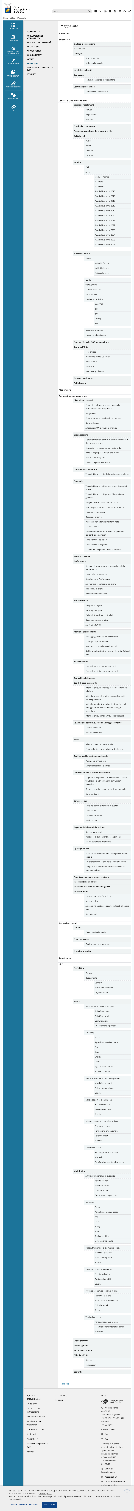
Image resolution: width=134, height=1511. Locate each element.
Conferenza (79, 75)
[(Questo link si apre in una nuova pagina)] (95, 11)
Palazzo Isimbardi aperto (96, 335)
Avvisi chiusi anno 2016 (105, 196)
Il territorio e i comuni (36, 1429)
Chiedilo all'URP (81, 1355)
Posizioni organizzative (95, 512)
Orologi (98, 318)
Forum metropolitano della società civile (93, 131)
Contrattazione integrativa (96, 544)
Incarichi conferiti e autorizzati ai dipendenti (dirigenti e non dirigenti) (104, 533)
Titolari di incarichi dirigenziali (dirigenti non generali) (104, 496)
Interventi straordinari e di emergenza (92, 886)
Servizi (77, 1001)
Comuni (77, 927)
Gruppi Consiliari (92, 58)
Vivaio (88, 141)
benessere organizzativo (96, 593)
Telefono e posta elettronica (97, 462)
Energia (98, 1057)
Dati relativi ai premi (94, 589)
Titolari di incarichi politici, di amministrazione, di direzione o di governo (106, 441)
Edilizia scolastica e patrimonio (98, 1100)
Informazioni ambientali (85, 882)
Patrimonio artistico (94, 299)
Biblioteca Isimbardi (94, 330)
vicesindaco (79, 49)
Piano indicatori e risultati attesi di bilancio (103, 749)
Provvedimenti (81, 661)
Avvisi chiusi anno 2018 (105, 206)
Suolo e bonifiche (102, 1071)
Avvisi (87, 172)
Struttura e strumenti (104, 987)
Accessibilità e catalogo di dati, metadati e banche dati (107, 908)
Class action (90, 810)
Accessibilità (33, 32)
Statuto (88, 110)
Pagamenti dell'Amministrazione (89, 827)
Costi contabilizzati (93, 815)
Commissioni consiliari (84, 87)
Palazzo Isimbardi (82, 253)
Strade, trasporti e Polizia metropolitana (102, 1078)
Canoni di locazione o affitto (97, 766)
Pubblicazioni (91, 361)
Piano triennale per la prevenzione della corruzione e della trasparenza (102, 407)
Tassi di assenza (92, 526)
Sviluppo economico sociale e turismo (101, 1121)
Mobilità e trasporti (103, 1083)
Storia (88, 258)
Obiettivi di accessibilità (39, 42)
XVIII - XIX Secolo (102, 268)
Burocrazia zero (92, 423)
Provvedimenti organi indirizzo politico (102, 666)
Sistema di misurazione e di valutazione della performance (105, 568)
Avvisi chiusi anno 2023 (105, 230)
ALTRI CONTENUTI (93, 625)
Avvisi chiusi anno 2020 (105, 215)
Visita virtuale (91, 294)
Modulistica (79, 1171)
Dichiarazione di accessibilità (35, 37)
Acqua (97, 1037)
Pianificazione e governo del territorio (91, 877)
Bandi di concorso (82, 556)
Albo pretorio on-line (36, 1416)
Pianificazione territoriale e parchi (109, 1162)
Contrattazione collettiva (96, 540)
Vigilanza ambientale (104, 1066)
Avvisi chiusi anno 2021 (105, 220)
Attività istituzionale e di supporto (100, 1006)
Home (5, 18)
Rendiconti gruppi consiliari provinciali (102, 453)
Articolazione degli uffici (95, 457)
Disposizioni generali (83, 400)
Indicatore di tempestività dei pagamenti (103, 837)
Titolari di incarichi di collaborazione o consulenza (107, 474)
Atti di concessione (93, 732)
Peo (106, 1439)
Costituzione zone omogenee (98, 944)
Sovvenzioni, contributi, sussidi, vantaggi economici (98, 723)
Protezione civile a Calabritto (97, 357)
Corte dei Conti (92, 794)
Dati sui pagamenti (93, 832)
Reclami (88, 1360)
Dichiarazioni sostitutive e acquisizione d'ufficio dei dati (107, 653)
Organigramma (81, 1341)
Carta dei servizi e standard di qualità (101, 806)
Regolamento (91, 978)
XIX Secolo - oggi (102, 273)
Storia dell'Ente (81, 347)
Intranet (31, 74)
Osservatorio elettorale (95, 932)
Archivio (89, 119)
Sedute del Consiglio (94, 63)
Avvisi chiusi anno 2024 (105, 235)
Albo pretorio (13, 64)
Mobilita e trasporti (103, 1253)
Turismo (98, 1140)
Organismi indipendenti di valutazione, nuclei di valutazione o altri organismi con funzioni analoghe (106, 781)
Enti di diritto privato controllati (99, 615)
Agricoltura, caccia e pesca (106, 1042)
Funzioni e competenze (84, 126)
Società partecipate (93, 610)
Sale (97, 323)
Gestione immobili (103, 1109)
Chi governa (32, 1404)
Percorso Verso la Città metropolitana (91, 342)
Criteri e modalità (93, 727)
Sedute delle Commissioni (96, 91)
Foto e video (90, 352)
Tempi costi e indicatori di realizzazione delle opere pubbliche (104, 868)
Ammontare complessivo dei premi (100, 584)
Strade (98, 1093)
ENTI (87, 167)
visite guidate (91, 285)
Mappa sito (21, 18)
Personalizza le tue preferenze (24, 1505)
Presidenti (89, 366)
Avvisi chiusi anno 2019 (105, 211)
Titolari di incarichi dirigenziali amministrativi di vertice (106, 488)
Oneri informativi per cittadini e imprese (103, 418)
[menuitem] (13, 26)
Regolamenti (90, 114)
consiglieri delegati (82, 70)
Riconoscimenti (34, 55)
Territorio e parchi (93, 1147)
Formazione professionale (106, 1131)
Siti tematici (13, 29)
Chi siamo (89, 973)
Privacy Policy (34, 51)
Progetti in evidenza (83, 378)
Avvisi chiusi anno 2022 (105, 225)
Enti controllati (81, 600)
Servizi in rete (91, 820)
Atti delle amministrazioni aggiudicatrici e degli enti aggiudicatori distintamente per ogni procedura (105, 707)
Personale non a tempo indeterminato (102, 522)
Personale (78, 481)
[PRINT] (125, 11)
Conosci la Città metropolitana (13, 52)
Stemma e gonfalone (94, 371)
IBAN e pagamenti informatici (98, 842)
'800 (97, 309)
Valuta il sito (33, 47)
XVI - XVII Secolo (102, 263)
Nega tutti (127, 1492)
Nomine (77, 162)
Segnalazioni (90, 1365)
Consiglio (78, 53)
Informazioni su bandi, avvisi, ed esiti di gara (104, 716)
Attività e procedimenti (85, 632)
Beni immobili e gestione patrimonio (91, 756)
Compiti (98, 983)
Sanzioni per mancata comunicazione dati (103, 448)
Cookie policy (45, 1493)
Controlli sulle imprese (84, 678)
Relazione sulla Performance (97, 579)
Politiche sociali (101, 1136)
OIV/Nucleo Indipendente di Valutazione (103, 549)
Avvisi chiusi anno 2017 (105, 201)
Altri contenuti (81, 891)
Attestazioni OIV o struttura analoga (101, 428)
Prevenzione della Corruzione (98, 896)
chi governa (13, 40)
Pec (106, 1434)
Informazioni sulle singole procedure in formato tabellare (106, 690)
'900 (97, 314)
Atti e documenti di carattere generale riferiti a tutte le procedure (105, 698)
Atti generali (90, 413)
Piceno (88, 145)
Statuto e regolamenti (84, 105)
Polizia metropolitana (104, 1088)
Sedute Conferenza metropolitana (100, 80)
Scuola (98, 1114)
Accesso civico (91, 901)
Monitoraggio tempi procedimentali (100, 646)
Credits (30, 59)
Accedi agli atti (81, 1345)
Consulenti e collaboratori (86, 469)
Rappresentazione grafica (96, 620)
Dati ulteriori (90, 914)
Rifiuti (97, 1062)
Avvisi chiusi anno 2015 (105, 191)
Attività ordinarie (102, 1011)
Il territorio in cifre (82, 951)
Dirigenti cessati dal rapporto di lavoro (102, 502)
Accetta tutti (49, 1505)
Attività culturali (102, 1016)
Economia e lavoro (103, 1126)
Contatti (78, 1372)
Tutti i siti (59, 1400)
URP (13, 110)
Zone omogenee (81, 939)
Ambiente (89, 1033)
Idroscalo (89, 155)
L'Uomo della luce (93, 289)
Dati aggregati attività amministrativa (101, 636)
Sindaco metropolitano (84, 44)
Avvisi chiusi (100, 186)
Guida (88, 280)
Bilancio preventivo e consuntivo (99, 744)
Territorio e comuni (13, 87)
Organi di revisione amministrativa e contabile (105, 789)
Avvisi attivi (100, 182)
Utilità (12, 18)
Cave (97, 1052)
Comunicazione (101, 1021)
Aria (96, 1047)
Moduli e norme (102, 177)
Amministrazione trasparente (13, 76)
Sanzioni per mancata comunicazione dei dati (105, 507)
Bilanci (77, 739)
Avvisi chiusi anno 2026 (105, 244)
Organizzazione (81, 435)
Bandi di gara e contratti (85, 683)
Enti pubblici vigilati (93, 605)
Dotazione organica (93, 517)
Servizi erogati (80, 801)
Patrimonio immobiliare (95, 761)
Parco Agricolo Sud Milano (106, 1152)
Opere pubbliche (81, 848)
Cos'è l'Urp (79, 968)
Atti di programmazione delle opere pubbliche (105, 862)
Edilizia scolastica (102, 1104)
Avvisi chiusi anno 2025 (105, 240)
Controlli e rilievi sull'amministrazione (92, 772)
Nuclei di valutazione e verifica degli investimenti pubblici (106, 855)
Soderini (89, 150)
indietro (65, 1384)
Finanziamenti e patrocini (106, 1026)
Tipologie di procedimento (96, 641)
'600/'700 (99, 304)
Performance (80, 561)
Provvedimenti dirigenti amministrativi (102, 671)
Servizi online (13, 99)
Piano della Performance (96, 574)
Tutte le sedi (79, 136)
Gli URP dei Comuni (83, 1350)
